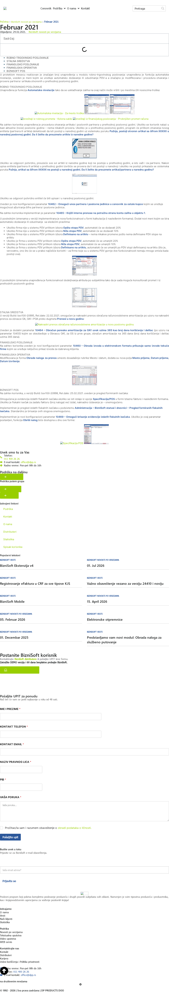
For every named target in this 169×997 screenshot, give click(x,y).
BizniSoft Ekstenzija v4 (17, 565)
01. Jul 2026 (95, 565)
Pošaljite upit (10, 837)
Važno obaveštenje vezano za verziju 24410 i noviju (125, 583)
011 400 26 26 (12, 458)
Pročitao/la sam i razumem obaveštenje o (48, 827)
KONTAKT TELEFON (14, 726)
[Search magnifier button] (163, 8)
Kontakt (7, 516)
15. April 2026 (97, 601)
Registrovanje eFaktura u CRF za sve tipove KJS (35, 583)
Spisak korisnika (12, 546)
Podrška (8, 509)
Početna (4, 21)
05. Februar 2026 (12, 619)
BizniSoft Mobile (12, 601)
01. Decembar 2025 (14, 637)
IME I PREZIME (10, 709)
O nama (7, 524)
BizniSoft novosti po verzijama (26, 22)
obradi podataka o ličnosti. (74, 827)
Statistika (8, 539)
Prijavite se (9, 881)
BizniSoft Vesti (8, 560)
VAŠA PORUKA (10, 797)
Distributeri (10, 531)
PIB (3, 779)
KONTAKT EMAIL (12, 744)
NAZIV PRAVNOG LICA (15, 761)
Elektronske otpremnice (105, 619)
